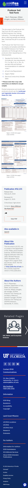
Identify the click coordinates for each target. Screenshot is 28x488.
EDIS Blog (6, 400)
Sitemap (5, 469)
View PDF (14, 219)
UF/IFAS (6, 425)
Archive (5, 472)
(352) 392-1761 (9, 388)
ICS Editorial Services (10, 452)
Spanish (6, 232)
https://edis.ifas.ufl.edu (13, 267)
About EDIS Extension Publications (11, 456)
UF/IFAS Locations (9, 422)
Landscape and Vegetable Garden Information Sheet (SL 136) (13, 93)
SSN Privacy (6, 484)
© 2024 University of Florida (11, 466)
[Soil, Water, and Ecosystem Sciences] (14, 326)
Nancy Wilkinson (16, 206)
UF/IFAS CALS (8, 428)
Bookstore (6, 403)
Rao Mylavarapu (9, 208)
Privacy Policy (6, 478)
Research (6, 430)
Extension (6, 433)
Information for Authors (11, 446)
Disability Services (8, 475)
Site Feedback (8, 386)
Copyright (6, 409)
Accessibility (7, 406)
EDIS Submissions (9, 449)
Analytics (5, 481)
